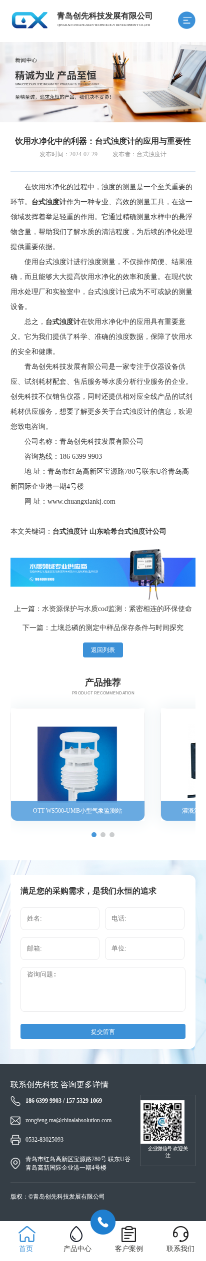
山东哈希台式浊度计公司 (128, 531)
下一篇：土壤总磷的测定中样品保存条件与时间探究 (103, 627)
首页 (26, 1249)
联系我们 (180, 1249)
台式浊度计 (70, 531)
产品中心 (78, 1249)
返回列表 (103, 649)
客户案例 (129, 1249)
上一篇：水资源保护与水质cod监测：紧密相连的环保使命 (103, 609)
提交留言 (103, 1031)
